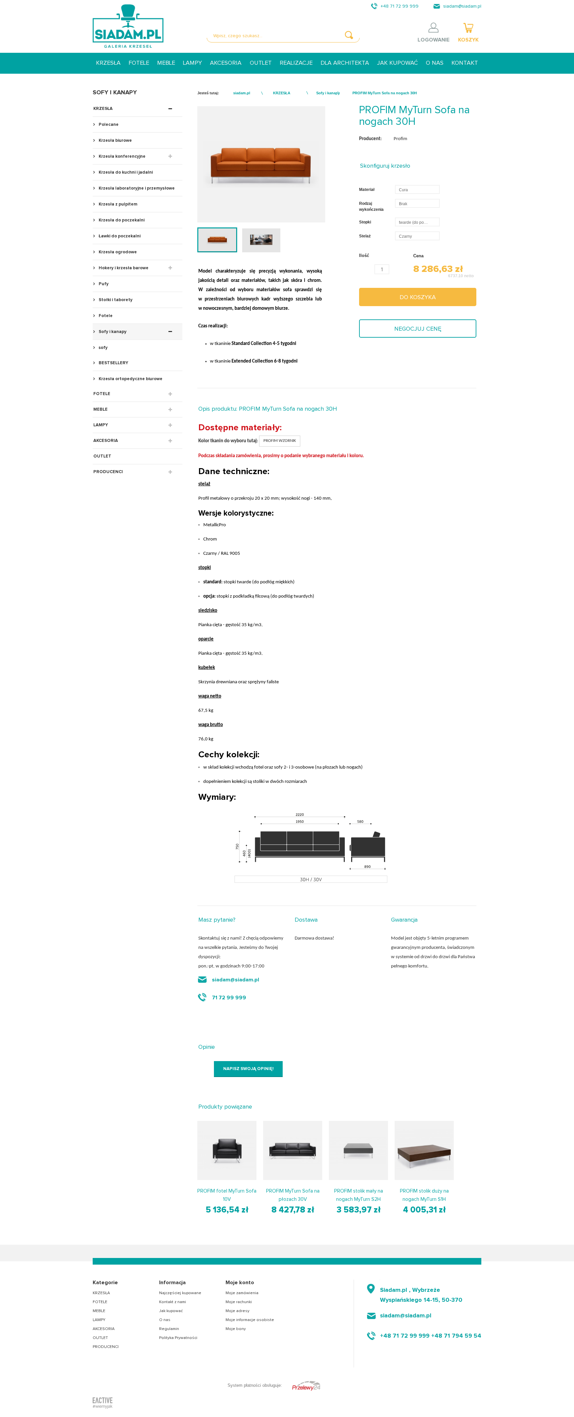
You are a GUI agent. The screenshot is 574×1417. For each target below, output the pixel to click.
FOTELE (139, 63)
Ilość (364, 255)
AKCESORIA (225, 63)
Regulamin (169, 1329)
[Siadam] (128, 26)
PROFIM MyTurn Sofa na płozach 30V (293, 1195)
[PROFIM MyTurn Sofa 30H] (217, 239)
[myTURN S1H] (424, 1150)
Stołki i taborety (115, 300)
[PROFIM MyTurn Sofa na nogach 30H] (261, 239)
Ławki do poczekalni (119, 236)
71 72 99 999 (229, 997)
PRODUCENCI (108, 472)
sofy (103, 348)
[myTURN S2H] (358, 1150)
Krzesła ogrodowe (117, 252)
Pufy (103, 284)
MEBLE (166, 63)
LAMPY (192, 63)
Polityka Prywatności (178, 1338)
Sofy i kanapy (112, 332)
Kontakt (464, 63)
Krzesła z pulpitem (118, 204)
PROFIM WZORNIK (279, 441)
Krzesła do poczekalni (121, 220)
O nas (434, 63)
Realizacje (296, 63)
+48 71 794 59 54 (456, 1336)
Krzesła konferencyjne (121, 156)
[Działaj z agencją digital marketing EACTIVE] (103, 1402)
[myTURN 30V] (292, 1150)
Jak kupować (397, 63)
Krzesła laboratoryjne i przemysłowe (136, 188)
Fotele (105, 316)
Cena (418, 255)
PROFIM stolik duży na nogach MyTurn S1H (424, 1195)
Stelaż (365, 236)
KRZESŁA (108, 63)
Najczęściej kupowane (180, 1293)
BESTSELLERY (113, 363)
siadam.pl (241, 93)
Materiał (367, 189)
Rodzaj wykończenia (372, 206)
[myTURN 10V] (226, 1150)
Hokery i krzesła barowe (123, 268)
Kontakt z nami (172, 1302)
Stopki (365, 222)
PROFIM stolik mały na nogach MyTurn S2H (358, 1195)
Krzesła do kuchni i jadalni (125, 172)
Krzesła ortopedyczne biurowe (130, 379)
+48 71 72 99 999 (400, 6)
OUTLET (261, 63)
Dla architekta (345, 63)
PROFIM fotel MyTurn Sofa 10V (226, 1195)
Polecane (108, 125)
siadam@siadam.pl (462, 6)
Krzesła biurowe (115, 140)
